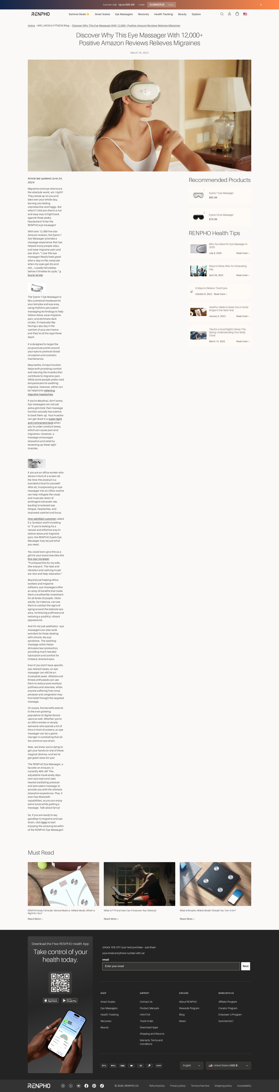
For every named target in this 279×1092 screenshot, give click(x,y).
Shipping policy (223, 1085)
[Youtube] (79, 1086)
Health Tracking (110, 1014)
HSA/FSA (145, 1014)
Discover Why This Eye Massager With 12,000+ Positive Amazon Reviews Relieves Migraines (126, 25)
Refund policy (157, 1085)
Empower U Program (230, 1014)
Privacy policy (178, 1085)
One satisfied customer (42, 518)
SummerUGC (225, 1021)
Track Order (146, 1021)
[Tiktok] (102, 1086)
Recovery (106, 1021)
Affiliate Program (227, 1001)
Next (245, 966)
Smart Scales (108, 1001)
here (44, 822)
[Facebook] (86, 1086)
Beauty (105, 1027)
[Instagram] (63, 1086)
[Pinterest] (94, 1086)
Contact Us (146, 1001)
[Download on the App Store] (51, 1000)
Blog (181, 1014)
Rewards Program (189, 1008)
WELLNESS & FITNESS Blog (53, 25)
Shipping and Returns (152, 1033)
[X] (71, 1086)
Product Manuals (149, 1008)
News (182, 1021)
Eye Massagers (109, 1008)
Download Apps (149, 1027)
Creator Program (227, 1008)
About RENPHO (188, 1001)
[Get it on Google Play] (70, 1000)
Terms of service (200, 1085)
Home (31, 25)
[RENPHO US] (41, 14)
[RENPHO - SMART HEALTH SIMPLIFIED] (39, 1086)
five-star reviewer (38, 559)
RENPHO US (131, 1085)
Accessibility (244, 1085)
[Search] (222, 14)
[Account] (229, 13)
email (105, 959)
